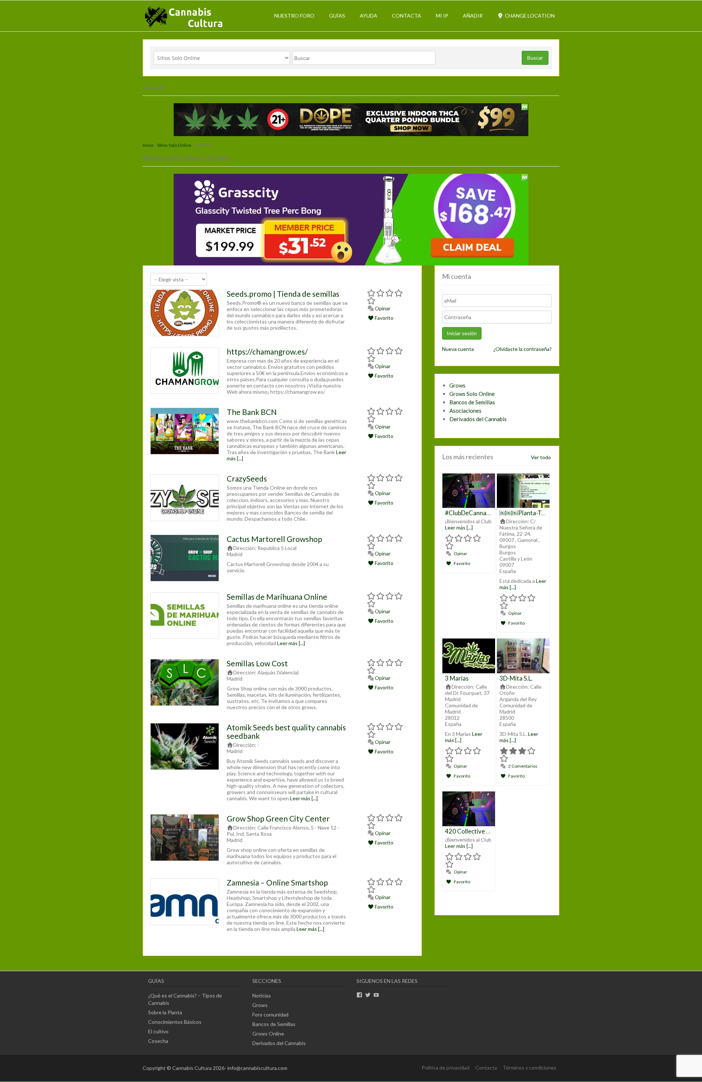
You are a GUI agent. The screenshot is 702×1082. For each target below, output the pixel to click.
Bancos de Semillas (472, 402)
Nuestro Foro (294, 15)
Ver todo (541, 457)
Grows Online (268, 1033)
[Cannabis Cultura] (184, 28)
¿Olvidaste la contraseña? (522, 349)
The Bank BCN (252, 411)
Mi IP (442, 15)
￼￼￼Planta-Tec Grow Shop (539, 513)
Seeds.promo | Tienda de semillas (283, 293)
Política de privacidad (445, 1067)
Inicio (148, 145)
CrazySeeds (247, 478)
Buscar (535, 58)
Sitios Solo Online (174, 145)
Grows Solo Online (472, 393)
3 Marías (457, 678)
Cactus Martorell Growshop (274, 538)
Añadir (473, 15)
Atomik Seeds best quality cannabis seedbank (286, 731)
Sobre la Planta (165, 1012)
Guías (337, 15)
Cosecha (158, 1041)
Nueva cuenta (458, 349)
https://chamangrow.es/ (267, 351)
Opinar (382, 308)
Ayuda (368, 15)
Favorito (383, 318)
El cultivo (158, 1031)
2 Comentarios (522, 766)
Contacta (406, 15)
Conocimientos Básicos (174, 1022)
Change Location (529, 15)
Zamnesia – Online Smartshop (277, 882)
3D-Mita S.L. (516, 678)
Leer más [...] (291, 643)
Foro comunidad (270, 1014)
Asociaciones (465, 410)
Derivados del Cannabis (478, 419)
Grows (457, 385)
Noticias (261, 995)
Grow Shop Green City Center (278, 818)
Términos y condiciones (529, 1067)
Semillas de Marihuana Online (277, 596)
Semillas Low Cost (257, 663)
